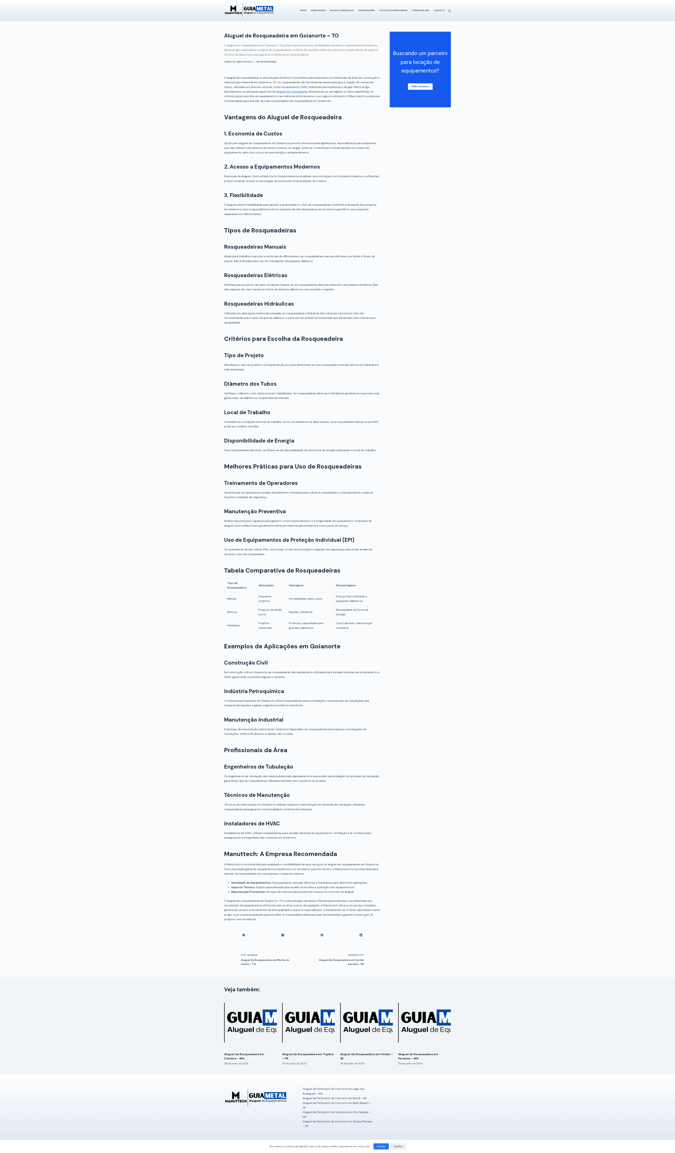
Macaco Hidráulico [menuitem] (342, 10)
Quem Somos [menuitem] (318, 10)
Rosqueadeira (269, 61)
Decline (398, 1146)
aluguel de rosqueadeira (292, 91)
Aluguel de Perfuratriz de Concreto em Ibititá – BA (335, 1098)
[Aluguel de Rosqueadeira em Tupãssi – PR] (308, 1023)
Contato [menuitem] (439, 10)
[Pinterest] (322, 935)
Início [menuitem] (303, 10)
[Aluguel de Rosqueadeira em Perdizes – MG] (424, 1023)
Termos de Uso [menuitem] (420, 10)
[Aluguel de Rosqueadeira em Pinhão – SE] (366, 1023)
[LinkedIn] (361, 935)
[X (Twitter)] (282, 935)
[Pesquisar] (449, 10)
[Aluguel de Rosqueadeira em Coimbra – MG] (250, 1023)
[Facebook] (243, 935)
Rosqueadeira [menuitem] (366, 10)
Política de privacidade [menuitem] (393, 10)
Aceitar (381, 1146)
